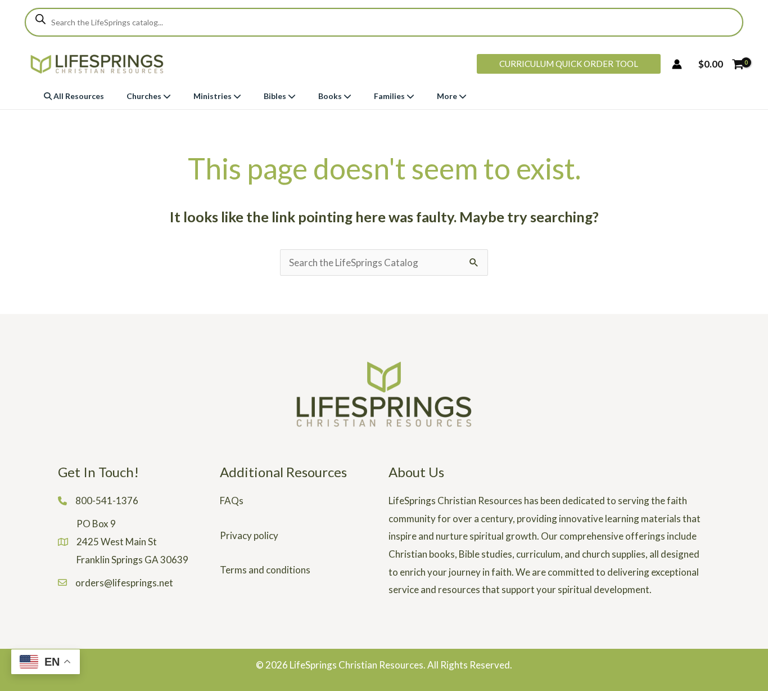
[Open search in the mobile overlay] (384, 22)
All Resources (78, 96)
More (448, 96)
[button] (569, 64)
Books (331, 96)
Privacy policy (249, 535)
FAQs (231, 500)
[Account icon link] (677, 64)
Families (390, 96)
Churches (145, 96)
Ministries (213, 96)
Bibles (276, 96)
